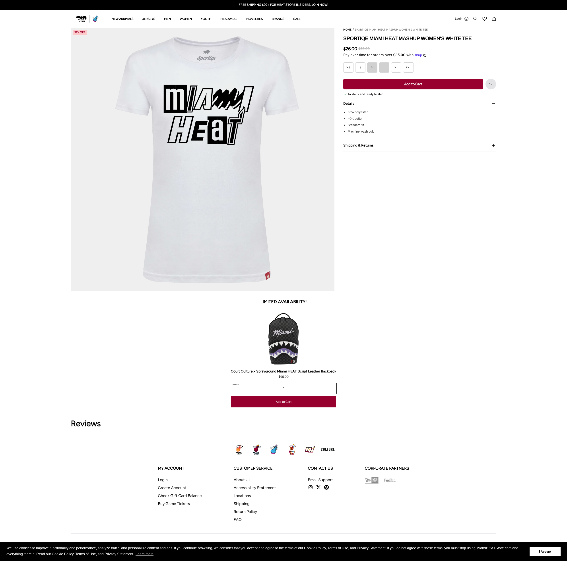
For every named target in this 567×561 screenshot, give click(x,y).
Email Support (320, 479)
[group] (202, 159)
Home (347, 29)
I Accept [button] (545, 551)
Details (348, 103)
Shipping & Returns (358, 145)
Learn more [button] (144, 554)
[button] (490, 84)
